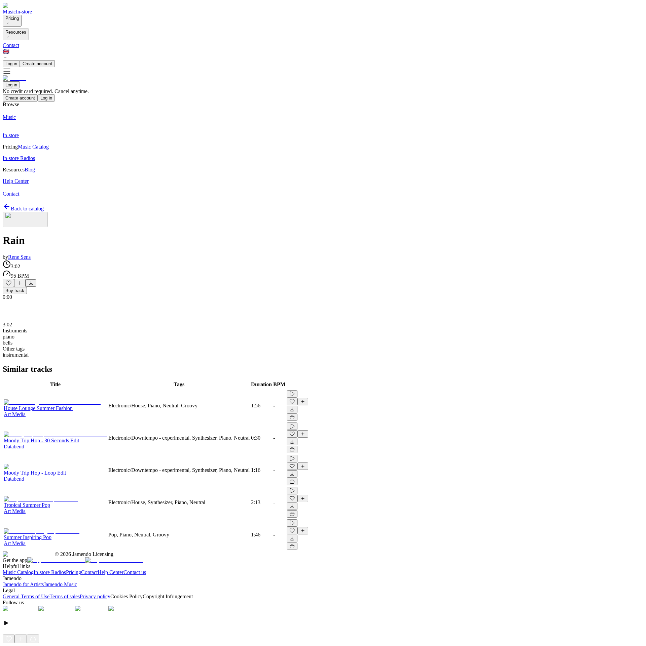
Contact (11, 45)
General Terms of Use (26, 596)
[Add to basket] (292, 417)
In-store (24, 11)
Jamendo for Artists (23, 584)
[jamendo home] (14, 5)
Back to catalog (27, 208)
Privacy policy (95, 596)
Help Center (110, 572)
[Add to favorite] (8, 283)
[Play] (25, 219)
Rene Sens (19, 257)
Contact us (134, 572)
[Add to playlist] (20, 283)
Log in (11, 63)
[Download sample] (31, 283)
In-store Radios (50, 572)
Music (9, 11)
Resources (15, 32)
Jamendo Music (60, 584)
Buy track (14, 290)
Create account (37, 63)
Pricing (12, 18)
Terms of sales (64, 596)
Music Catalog (18, 572)
